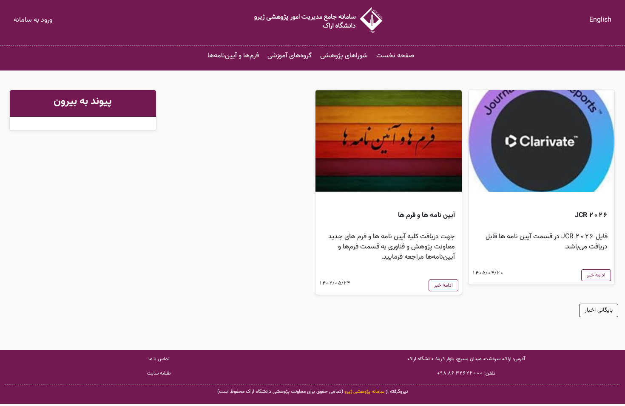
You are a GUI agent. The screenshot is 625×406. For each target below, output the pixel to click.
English (600, 20)
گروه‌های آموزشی (289, 56)
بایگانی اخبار (599, 310)
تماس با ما (159, 359)
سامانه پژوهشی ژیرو (364, 391)
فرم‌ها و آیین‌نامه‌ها (233, 56)
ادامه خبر (596, 275)
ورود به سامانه (33, 20)
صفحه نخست (395, 56)
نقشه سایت (158, 373)
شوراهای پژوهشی (344, 56)
